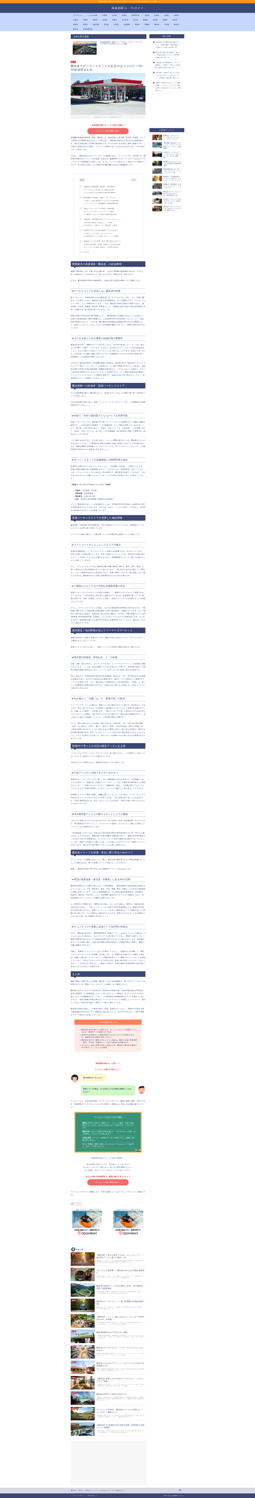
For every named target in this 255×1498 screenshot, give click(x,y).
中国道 (104, 15)
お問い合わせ (91, 1495)
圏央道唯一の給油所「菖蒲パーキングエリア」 (101, 197)
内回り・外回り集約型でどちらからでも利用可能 (101, 201)
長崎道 (75, 24)
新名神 (104, 20)
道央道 (174, 20)
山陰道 (176, 15)
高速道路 (127, 24)
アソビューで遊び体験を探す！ (108, 131)
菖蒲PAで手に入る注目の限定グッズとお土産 (100, 230)
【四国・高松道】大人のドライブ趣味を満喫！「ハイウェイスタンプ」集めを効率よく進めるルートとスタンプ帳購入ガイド (168, 86)
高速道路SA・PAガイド (127, 8)
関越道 (147, 24)
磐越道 (145, 20)
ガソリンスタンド (77, 1203)
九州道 (114, 15)
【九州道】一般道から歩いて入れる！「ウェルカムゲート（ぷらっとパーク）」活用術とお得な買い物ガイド (168, 75)
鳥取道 (137, 24)
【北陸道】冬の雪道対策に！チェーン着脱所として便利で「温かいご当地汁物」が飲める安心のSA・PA (168, 65)
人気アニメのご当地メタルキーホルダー (98, 233)
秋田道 (155, 20)
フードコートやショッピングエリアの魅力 (99, 211)
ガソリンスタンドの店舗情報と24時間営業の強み (102, 203)
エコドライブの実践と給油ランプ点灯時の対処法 (101, 247)
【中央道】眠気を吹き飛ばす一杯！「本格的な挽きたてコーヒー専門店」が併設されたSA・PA (168, 55)
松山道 (135, 20)
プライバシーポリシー (78, 1495)
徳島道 (95, 20)
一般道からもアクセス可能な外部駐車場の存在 (101, 214)
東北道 (75, 29)
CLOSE (133, 179)
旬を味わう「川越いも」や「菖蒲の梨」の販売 (101, 225)
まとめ (86, 252)
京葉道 (124, 15)
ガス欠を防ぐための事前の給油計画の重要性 (100, 192)
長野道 (85, 24)
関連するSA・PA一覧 (120, 375)
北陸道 (147, 15)
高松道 (106, 24)
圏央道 (156, 24)
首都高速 (96, 24)
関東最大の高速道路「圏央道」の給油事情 (99, 186)
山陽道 (75, 20)
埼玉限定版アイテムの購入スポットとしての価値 (101, 236)
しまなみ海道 (92, 15)
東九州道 (125, 20)
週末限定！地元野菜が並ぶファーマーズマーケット (102, 219)
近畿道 (165, 20)
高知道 (116, 24)
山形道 (166, 15)
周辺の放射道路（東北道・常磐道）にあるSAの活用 (102, 244)
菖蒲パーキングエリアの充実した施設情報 (99, 208)
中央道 (166, 24)
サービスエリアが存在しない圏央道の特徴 (99, 190)
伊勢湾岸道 (136, 15)
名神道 (156, 15)
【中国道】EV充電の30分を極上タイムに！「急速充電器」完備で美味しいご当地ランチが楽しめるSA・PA (168, 45)
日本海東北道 (88, 29)
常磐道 (85, 20)
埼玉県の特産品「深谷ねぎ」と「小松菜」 (99, 222)
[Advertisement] (108, 1462)
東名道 (176, 24)
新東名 (114, 20)
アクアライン (78, 15)
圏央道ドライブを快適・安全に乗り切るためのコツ (102, 241)
